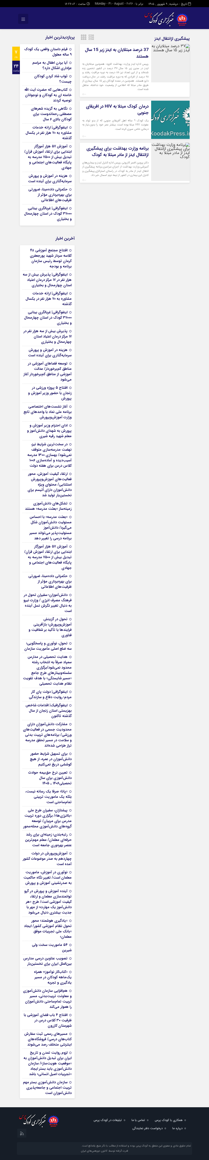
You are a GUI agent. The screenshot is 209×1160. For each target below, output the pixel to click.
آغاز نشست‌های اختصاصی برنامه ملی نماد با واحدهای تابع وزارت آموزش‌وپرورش (47, 412)
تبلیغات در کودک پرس (108, 1120)
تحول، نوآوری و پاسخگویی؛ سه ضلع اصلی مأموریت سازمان (48, 646)
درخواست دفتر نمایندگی (147, 1128)
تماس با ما (138, 1120)
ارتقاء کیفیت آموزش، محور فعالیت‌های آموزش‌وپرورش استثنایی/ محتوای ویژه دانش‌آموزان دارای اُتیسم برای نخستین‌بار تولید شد (50, 484)
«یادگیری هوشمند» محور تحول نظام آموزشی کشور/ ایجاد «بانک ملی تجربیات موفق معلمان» (48, 929)
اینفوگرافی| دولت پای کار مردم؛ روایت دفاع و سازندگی (50, 694)
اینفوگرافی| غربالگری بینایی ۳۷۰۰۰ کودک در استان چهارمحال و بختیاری (48, 213)
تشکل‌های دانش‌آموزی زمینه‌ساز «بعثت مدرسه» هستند (48, 506)
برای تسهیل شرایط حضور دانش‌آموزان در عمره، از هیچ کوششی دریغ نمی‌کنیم (51, 759)
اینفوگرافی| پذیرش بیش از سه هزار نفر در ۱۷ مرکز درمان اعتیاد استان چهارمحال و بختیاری (47, 280)
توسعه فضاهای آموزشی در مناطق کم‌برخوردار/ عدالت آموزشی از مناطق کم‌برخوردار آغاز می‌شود (47, 371)
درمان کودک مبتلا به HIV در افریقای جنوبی (117, 109)
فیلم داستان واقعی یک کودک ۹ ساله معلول (48, 51)
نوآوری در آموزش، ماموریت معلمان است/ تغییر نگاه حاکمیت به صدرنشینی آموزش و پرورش (47, 877)
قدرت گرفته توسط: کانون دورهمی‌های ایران (104, 1151)
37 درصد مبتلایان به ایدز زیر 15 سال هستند (117, 53)
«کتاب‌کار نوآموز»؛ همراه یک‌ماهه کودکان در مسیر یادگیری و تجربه (53, 977)
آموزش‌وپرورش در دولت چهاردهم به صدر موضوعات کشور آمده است (47, 859)
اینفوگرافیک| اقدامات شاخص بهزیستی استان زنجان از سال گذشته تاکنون (48, 710)
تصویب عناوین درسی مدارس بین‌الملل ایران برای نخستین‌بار (47, 961)
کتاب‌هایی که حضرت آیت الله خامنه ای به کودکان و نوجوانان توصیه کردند (48, 95)
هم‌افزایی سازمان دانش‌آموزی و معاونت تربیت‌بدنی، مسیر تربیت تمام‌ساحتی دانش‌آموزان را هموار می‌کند (47, 999)
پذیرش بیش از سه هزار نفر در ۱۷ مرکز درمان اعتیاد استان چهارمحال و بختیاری (47, 336)
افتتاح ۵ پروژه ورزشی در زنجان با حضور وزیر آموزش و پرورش (50, 393)
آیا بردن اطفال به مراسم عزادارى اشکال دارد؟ (52, 65)
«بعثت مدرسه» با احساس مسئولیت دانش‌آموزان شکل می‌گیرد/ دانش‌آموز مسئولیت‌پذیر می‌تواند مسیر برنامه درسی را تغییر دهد (51, 527)
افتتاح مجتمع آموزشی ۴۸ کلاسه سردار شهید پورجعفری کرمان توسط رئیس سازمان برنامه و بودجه (51, 258)
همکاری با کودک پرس (168, 1120)
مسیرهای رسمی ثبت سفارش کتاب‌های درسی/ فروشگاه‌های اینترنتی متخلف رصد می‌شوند (48, 1039)
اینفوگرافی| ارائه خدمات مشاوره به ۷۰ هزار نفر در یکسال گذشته (48, 133)
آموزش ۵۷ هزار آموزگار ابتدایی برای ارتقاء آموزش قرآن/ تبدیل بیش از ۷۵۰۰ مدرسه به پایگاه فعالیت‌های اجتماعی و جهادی (48, 157)
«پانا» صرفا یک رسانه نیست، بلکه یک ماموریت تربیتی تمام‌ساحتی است (48, 797)
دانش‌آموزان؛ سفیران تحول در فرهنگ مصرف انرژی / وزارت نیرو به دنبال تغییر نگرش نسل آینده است (47, 603)
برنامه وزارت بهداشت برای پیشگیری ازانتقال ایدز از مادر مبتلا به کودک (117, 152)
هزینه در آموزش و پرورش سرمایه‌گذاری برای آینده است (50, 178)
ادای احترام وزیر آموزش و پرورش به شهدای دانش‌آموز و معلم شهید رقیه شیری (49, 431)
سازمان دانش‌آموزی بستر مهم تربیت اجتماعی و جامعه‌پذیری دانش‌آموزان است (47, 1087)
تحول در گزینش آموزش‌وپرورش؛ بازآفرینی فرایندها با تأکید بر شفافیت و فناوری (50, 627)
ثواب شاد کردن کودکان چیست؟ (53, 78)
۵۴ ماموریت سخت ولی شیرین (52, 947)
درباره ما (177, 1128)
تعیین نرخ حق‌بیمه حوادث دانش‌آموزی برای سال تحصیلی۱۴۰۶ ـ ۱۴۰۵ (50, 778)
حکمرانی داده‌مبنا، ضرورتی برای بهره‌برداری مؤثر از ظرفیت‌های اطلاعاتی (50, 195)
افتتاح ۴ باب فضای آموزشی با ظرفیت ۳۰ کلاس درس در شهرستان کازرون (48, 1020)
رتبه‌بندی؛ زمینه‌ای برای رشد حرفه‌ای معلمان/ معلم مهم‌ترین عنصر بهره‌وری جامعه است (48, 840)
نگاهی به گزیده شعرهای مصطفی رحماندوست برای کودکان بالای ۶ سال (51, 114)
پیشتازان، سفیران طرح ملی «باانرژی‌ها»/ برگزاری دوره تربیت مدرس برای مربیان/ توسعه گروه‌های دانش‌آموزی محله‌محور (47, 818)
